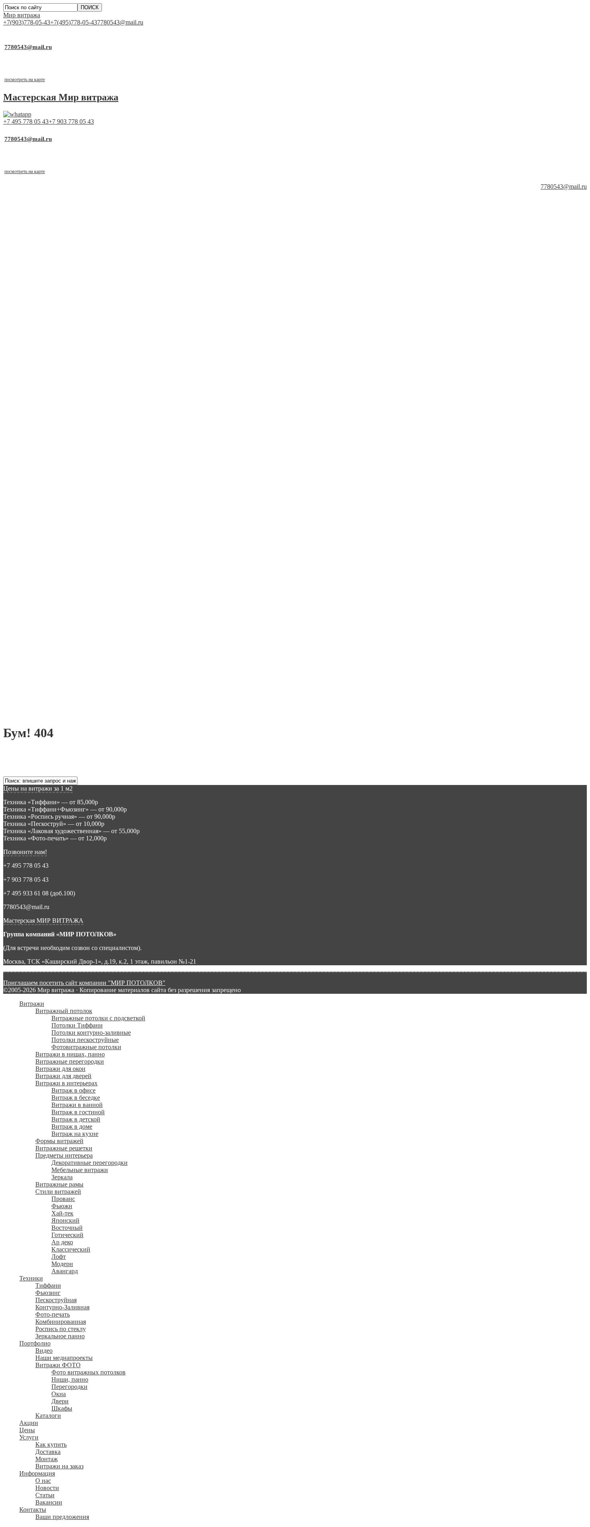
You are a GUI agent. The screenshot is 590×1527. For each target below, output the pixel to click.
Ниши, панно (69, 576)
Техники (31, 474)
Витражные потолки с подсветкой (98, 214)
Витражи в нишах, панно (70, 250)
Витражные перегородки (69, 258)
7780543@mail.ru (120, 22)
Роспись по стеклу (60, 525)
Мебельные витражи (79, 366)
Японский (65, 417)
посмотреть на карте (24, 79)
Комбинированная (60, 518)
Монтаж (46, 655)
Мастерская (60, 97)
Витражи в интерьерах (66, 279)
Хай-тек (62, 409)
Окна (58, 590)
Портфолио (35, 539)
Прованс (63, 395)
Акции (28, 619)
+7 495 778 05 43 (26, 121)
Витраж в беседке (75, 294)
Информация (37, 670)
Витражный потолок (63, 207)
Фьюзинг (48, 489)
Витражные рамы (59, 380)
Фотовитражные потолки (86, 243)
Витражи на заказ (59, 662)
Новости (47, 684)
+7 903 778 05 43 (71, 121)
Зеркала (62, 373)
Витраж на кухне (74, 330)
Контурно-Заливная (62, 503)
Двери (60, 597)
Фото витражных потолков (88, 568)
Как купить (51, 641)
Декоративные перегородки (89, 359)
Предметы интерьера (64, 352)
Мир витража (21, 15)
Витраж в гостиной (78, 308)
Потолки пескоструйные (85, 236)
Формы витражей (59, 337)
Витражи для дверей (63, 272)
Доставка (48, 648)
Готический (67, 431)
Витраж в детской (75, 315)
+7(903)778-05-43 (26, 22)
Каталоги (48, 612)
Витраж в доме (71, 323)
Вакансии (48, 698)
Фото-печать (52, 511)
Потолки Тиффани (77, 221)
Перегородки (69, 583)
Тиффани (48, 482)
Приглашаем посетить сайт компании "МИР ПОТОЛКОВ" (84, 982)
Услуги (29, 633)
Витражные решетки (63, 344)
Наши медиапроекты (64, 554)
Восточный (67, 424)
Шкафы (61, 604)
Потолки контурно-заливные (91, 229)
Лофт (58, 453)
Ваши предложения (62, 713)
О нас (43, 677)
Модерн (62, 460)
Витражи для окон (60, 265)
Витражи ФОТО (58, 561)
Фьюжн (61, 402)
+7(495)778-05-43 (73, 22)
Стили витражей (58, 388)
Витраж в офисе (73, 286)
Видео (44, 547)
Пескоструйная (56, 496)
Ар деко (62, 438)
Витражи (31, 200)
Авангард (64, 467)
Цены (27, 626)
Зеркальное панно (60, 532)
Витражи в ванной (77, 301)
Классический (70, 445)
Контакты (32, 706)
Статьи (45, 691)
